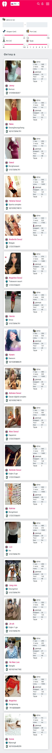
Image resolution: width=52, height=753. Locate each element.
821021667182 (15, 669)
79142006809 (14, 708)
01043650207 (14, 93)
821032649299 (15, 746)
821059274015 (15, 208)
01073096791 (14, 170)
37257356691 (14, 246)
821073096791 (15, 131)
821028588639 (15, 362)
